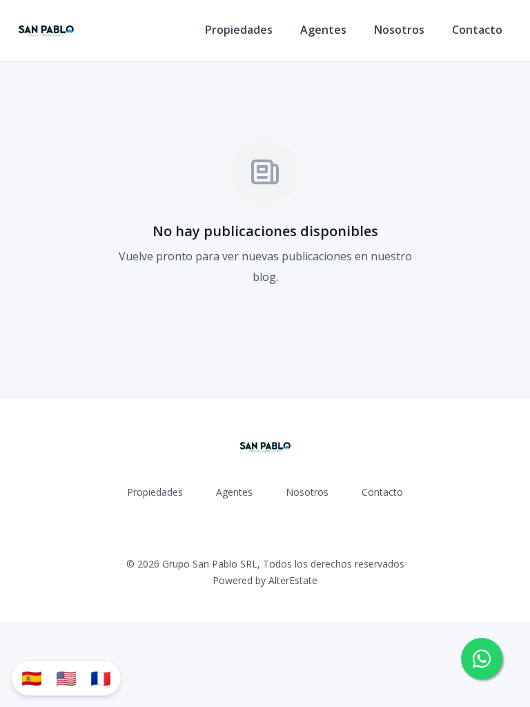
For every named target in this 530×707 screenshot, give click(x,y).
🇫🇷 (100, 677)
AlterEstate (292, 580)
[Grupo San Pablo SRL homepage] (46, 30)
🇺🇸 (66, 677)
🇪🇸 (31, 677)
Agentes (323, 29)
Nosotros (399, 29)
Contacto (477, 29)
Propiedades (239, 29)
